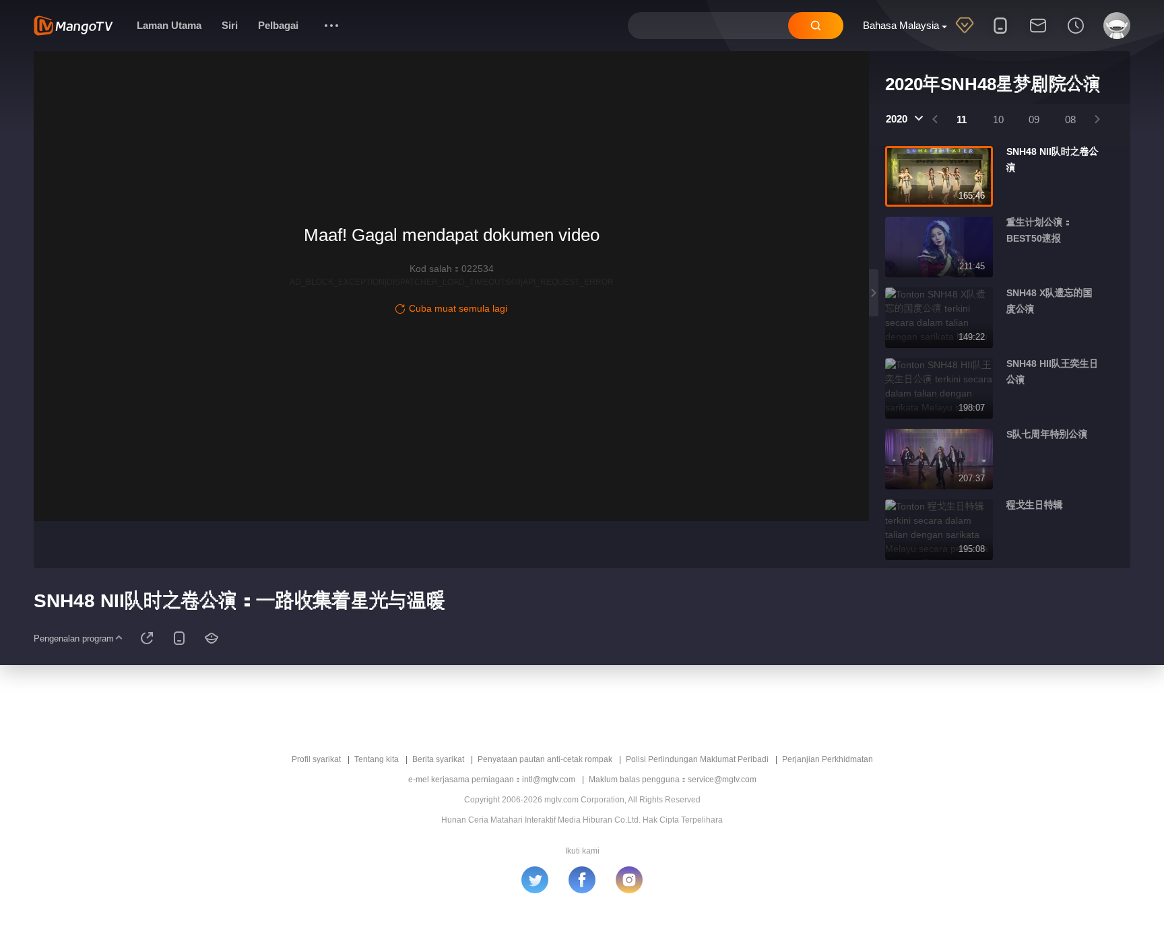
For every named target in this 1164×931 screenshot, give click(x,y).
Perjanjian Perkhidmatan (827, 759)
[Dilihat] (1076, 34)
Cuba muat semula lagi (458, 308)
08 (1070, 119)
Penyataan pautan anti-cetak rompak (545, 759)
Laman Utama (169, 25)
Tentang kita (376, 759)
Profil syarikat (316, 759)
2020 (896, 119)
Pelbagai (278, 25)
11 (962, 119)
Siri (230, 25)
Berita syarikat (438, 759)
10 (998, 119)
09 (1034, 119)
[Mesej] (1038, 34)
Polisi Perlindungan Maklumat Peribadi (697, 759)
